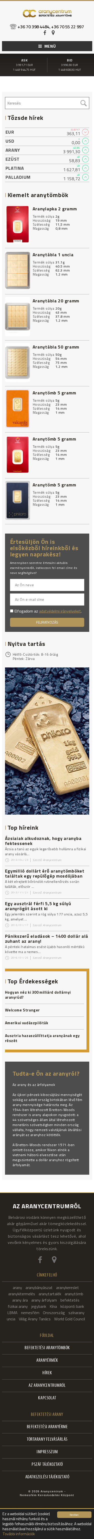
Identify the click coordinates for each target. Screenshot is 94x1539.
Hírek (47, 1373)
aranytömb (74, 1294)
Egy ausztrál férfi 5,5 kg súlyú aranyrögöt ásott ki (38, 906)
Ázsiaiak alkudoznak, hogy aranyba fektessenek (43, 841)
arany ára (20, 1300)
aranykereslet (67, 1288)
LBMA (12, 1313)
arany (17, 1288)
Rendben (74, 1515)
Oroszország (54, 1313)
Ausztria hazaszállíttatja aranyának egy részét (42, 1038)
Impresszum (47, 1452)
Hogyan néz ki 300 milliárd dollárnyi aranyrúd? (38, 995)
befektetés (69, 1300)
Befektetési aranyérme (47, 1427)
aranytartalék (50, 1294)
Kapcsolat (47, 1398)
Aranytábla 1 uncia (53, 254)
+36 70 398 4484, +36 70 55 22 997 (51, 26)
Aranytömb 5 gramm (54, 392)
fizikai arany (18, 1306)
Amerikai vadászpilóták (26, 1022)
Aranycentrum (52, 860)
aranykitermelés (21, 1294)
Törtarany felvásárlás (47, 1439)
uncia (11, 1319)
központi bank (72, 1306)
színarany (76, 1313)
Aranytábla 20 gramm (56, 300)
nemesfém (30, 1313)
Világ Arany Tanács (35, 1319)
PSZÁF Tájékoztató (47, 1464)
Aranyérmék (47, 1360)
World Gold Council (69, 1319)
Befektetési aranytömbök (47, 1348)
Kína (53, 1306)
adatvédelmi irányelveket (60, 611)
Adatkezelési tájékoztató (47, 1477)
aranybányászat (39, 1288)
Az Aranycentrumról (47, 1385)
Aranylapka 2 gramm (55, 208)
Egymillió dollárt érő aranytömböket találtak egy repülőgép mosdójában (44, 873)
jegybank (38, 1306)
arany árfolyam (44, 1300)
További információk (19, 1534)
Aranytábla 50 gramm (56, 347)
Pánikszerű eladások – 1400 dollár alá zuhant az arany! (46, 939)
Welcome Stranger (22, 1010)
